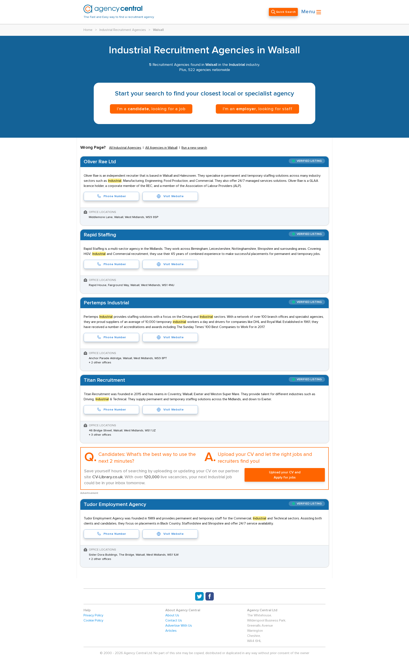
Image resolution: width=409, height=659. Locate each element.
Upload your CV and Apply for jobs (285, 475)
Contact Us (173, 620)
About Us (172, 615)
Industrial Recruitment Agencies (122, 30)
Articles (171, 630)
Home (88, 30)
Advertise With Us (178, 625)
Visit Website (173, 196)
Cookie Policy (93, 620)
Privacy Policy (93, 615)
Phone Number (115, 196)
